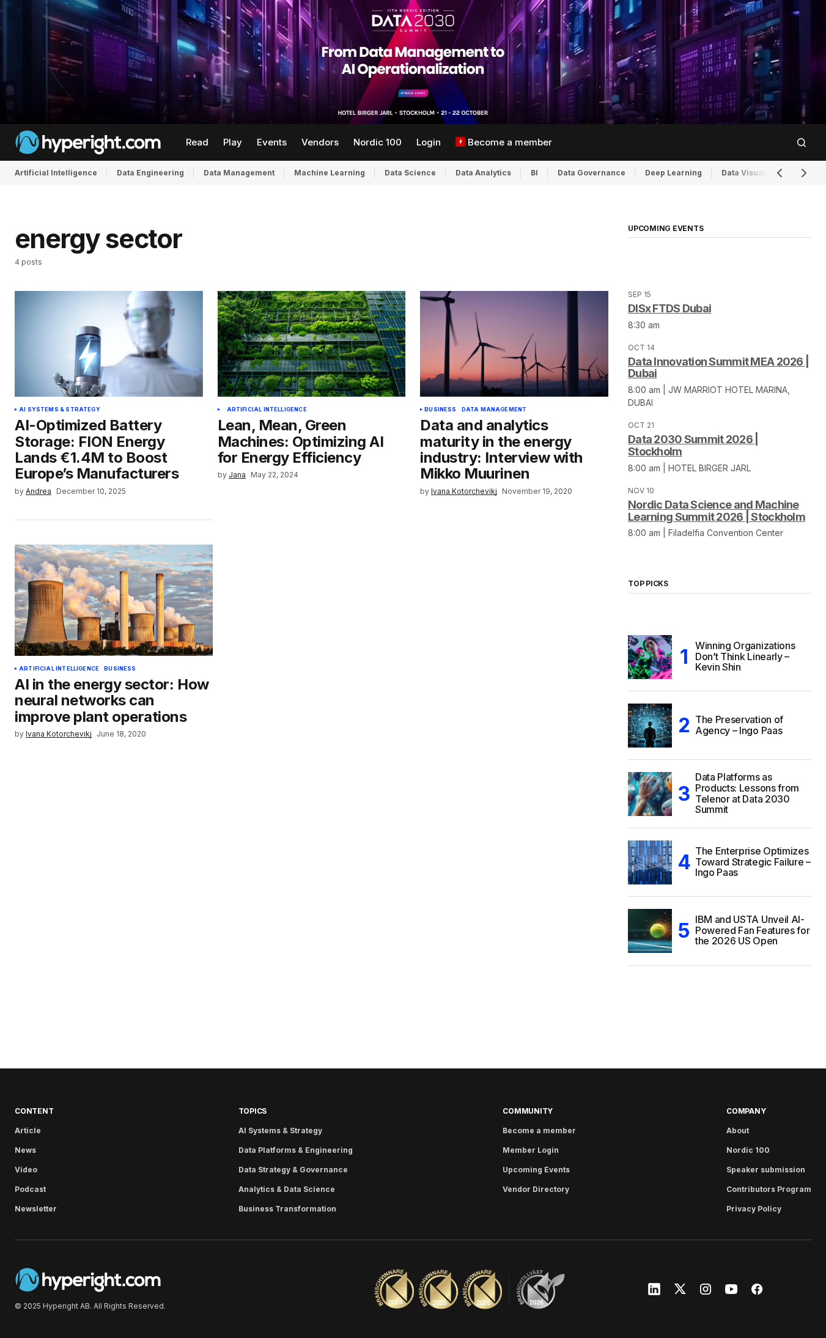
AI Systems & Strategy (59, 409)
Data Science (410, 172)
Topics (252, 1111)
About (737, 1130)
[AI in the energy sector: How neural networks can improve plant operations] (114, 600)
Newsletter (36, 1208)
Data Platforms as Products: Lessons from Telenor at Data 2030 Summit (747, 794)
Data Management (239, 172)
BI (534, 172)
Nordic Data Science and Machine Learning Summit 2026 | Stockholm (716, 510)
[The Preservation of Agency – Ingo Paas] (650, 726)
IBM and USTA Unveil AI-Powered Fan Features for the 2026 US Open (752, 930)
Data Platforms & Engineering (295, 1150)
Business (440, 409)
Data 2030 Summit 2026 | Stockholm (693, 445)
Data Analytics (483, 172)
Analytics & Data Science (286, 1189)
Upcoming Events (536, 1169)
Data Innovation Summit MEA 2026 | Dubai (718, 367)
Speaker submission (765, 1169)
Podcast (30, 1189)
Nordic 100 (748, 1150)
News (25, 1150)
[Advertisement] (413, 62)
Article (28, 1130)
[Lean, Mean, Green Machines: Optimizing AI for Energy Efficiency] (312, 344)
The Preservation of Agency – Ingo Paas (739, 725)
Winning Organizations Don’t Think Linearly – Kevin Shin (745, 656)
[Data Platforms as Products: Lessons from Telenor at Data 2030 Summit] (650, 794)
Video (26, 1169)
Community (528, 1111)
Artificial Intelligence (56, 172)
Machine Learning (329, 172)
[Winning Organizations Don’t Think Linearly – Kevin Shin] (650, 657)
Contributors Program (768, 1189)
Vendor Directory (536, 1189)
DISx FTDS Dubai (669, 308)
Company (745, 1111)
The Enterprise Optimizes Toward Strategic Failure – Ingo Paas (753, 861)
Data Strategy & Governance (293, 1169)
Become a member (539, 1130)
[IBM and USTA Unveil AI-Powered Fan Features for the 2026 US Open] (650, 931)
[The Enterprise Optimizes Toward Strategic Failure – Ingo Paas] (650, 862)
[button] (801, 142)
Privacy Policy (753, 1208)
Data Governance (591, 172)
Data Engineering (150, 172)
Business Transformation (287, 1208)
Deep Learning (673, 172)
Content (34, 1111)
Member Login (531, 1150)
